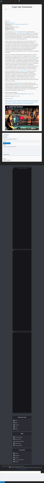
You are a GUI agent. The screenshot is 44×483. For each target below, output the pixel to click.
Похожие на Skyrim (20, 103)
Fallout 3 (33, 57)
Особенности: (8, 24)
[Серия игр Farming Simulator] (22, 290)
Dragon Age (10, 98)
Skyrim (29, 57)
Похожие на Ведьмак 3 (28, 103)
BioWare (30, 33)
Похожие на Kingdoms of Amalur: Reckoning (21, 101)
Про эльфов (17, 96)
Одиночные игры (11, 22)
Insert (2, 482)
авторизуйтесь (6, 135)
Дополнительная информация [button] (11, 92)
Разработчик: (8, 28)
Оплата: (6, 27)
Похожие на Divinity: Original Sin (15, 100)
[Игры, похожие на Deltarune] (22, 208)
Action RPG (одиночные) (16, 24)
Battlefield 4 (18, 84)
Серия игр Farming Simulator (22, 254)
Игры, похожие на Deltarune (22, 172)
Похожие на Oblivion (12, 103)
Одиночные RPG (24, 24)
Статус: (6, 25)
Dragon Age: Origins (21, 33)
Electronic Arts (30, 93)
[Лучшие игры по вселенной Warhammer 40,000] (22, 372)
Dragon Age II (16, 31)
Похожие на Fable (26, 100)
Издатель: (7, 29)
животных (23, 90)
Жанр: (6, 22)
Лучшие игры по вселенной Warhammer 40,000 (22, 337)
